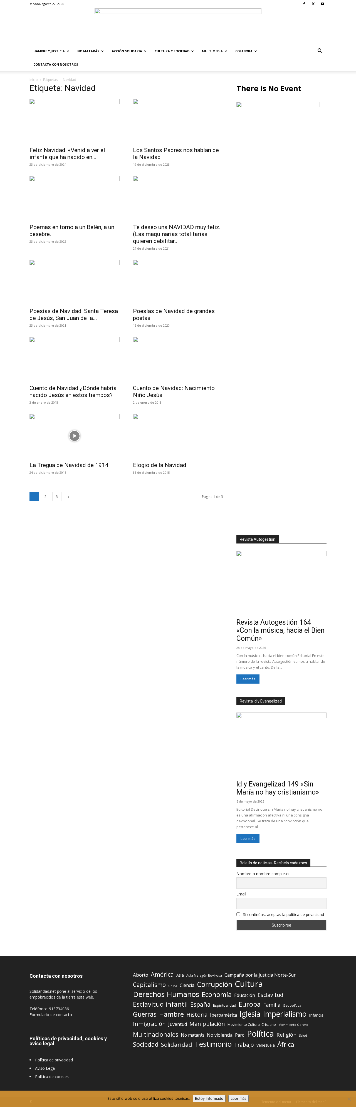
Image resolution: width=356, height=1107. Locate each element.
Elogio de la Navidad (159, 465)
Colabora (244, 51)
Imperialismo (284, 1014)
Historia (196, 1014)
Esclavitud (270, 995)
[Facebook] (304, 4)
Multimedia (212, 51)
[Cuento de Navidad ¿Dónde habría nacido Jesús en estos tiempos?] (74, 359)
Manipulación (207, 1024)
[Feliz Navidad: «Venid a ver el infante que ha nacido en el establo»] (74, 121)
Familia (271, 1005)
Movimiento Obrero (293, 1025)
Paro (239, 1035)
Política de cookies (52, 1076)
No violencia (220, 1035)
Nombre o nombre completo (262, 873)
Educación (244, 995)
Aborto (140, 975)
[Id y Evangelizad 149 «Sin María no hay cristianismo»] (281, 745)
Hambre (171, 1014)
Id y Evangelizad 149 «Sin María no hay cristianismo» (277, 788)
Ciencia (187, 985)
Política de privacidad (54, 1060)
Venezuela (265, 1045)
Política (260, 1033)
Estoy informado (209, 1098)
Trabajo (244, 1045)
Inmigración (149, 1024)
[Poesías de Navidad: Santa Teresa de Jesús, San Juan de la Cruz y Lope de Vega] (74, 282)
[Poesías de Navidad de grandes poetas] (178, 282)
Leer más (248, 679)
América (162, 974)
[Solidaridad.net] (178, 26)
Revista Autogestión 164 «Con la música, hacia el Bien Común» (280, 630)
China (172, 986)
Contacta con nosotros (55, 64)
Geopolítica (292, 1005)
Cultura (249, 984)
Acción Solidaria (127, 51)
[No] (349, 1099)
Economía (217, 994)
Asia (180, 975)
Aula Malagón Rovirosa (204, 975)
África (285, 1044)
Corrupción (214, 984)
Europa (250, 1004)
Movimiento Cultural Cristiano (252, 1024)
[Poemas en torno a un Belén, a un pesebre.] (74, 198)
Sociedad (146, 1044)
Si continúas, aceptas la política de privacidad (283, 914)
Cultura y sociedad (172, 51)
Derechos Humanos (166, 994)
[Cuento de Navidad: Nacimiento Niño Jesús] (178, 359)
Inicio (33, 79)
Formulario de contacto (50, 1014)
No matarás (192, 1035)
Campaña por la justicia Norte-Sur (260, 975)
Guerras (145, 1014)
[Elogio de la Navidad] (178, 436)
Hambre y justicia (49, 51)
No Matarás (88, 51)
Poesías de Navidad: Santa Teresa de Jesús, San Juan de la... (73, 314)
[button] (320, 51)
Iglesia (249, 1014)
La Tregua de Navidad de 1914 (68, 465)
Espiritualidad (224, 1005)
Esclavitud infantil (160, 1004)
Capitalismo (149, 985)
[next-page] (68, 496)
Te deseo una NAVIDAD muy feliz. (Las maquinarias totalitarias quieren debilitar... (177, 234)
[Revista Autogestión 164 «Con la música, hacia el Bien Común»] (281, 583)
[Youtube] (322, 4)
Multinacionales (155, 1034)
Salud (303, 1035)
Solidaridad (176, 1045)
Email (241, 894)
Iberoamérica (223, 1015)
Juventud (177, 1024)
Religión (286, 1034)
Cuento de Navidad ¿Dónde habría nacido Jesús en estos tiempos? (73, 391)
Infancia (316, 1015)
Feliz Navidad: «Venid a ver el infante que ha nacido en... (67, 153)
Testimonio (213, 1044)
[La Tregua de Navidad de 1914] (74, 436)
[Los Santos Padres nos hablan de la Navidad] (178, 121)
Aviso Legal (45, 1068)
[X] (313, 4)
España (200, 1004)
